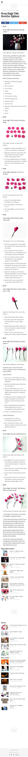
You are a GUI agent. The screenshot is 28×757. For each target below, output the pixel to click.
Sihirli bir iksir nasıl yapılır (16, 679)
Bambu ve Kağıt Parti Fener (17, 551)
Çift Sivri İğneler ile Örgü (16, 631)
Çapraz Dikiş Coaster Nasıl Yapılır (18, 644)
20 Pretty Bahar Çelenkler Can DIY (18, 625)
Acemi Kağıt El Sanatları (6, 10)
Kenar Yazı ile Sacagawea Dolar (17, 686)
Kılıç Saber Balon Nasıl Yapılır (17, 673)
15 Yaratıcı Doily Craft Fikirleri (17, 577)
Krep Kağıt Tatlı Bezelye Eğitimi (18, 557)
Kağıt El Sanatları (16, 10)
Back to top (14, 750)
